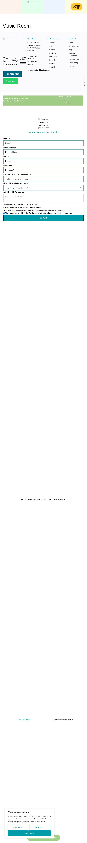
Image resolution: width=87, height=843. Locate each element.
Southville (52, 67)
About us (72, 43)
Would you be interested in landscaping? (23, 207)
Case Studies (74, 46)
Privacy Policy (64, 99)
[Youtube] (43, 100)
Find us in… (70, 103)
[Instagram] (39, 100)
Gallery (71, 66)
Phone (6, 156)
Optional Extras (74, 59)
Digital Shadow (18, 101)
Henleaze (52, 53)
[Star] (52, 100)
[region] (29, 823)
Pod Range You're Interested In (17, 174)
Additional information (13, 192)
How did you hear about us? (16, 183)
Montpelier (53, 56)
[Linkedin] (48, 100)
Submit (43, 218)
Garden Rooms (13, 98)
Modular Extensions (73, 54)
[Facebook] (34, 100)
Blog (70, 50)
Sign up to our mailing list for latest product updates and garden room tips (38, 213)
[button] (11, 7)
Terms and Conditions (64, 96)
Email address (10, 148)
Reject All (40, 827)
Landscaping (73, 63)
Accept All (29, 833)
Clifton (51, 46)
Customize (17, 827)
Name (6, 139)
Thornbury (53, 43)
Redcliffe (52, 60)
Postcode (7, 165)
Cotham (52, 50)
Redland (52, 63)
